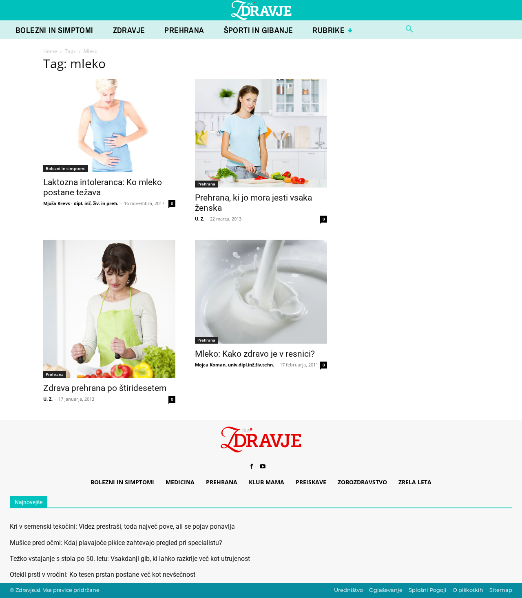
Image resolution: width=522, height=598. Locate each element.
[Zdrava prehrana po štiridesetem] (109, 309)
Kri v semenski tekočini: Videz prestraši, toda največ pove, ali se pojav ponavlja (122, 526)
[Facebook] (251, 466)
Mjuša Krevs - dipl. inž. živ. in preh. (80, 203)
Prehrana (206, 184)
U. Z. (199, 219)
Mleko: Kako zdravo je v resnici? (255, 354)
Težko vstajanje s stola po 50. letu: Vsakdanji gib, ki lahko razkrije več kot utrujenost (130, 559)
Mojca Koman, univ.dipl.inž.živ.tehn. (234, 365)
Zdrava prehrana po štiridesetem (104, 388)
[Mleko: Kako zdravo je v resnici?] (261, 292)
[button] (409, 29)
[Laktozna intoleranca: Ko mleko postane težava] (109, 125)
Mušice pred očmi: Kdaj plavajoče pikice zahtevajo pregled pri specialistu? (116, 543)
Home (50, 51)
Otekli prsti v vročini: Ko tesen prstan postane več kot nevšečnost (102, 574)
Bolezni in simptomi (66, 168)
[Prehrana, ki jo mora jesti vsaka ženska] (261, 133)
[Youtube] (262, 466)
